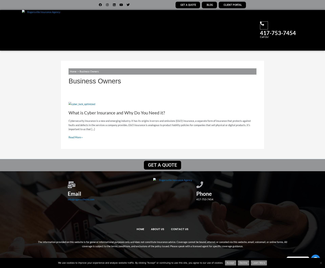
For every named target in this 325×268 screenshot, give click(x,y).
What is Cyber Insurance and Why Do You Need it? (117, 112)
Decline (244, 262)
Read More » (76, 137)
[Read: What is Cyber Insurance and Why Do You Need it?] (82, 103)
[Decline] (320, 263)
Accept (230, 262)
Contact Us (211, 30)
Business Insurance (181, 30)
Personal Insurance (147, 30)
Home (107, 30)
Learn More (259, 262)
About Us (121, 30)
